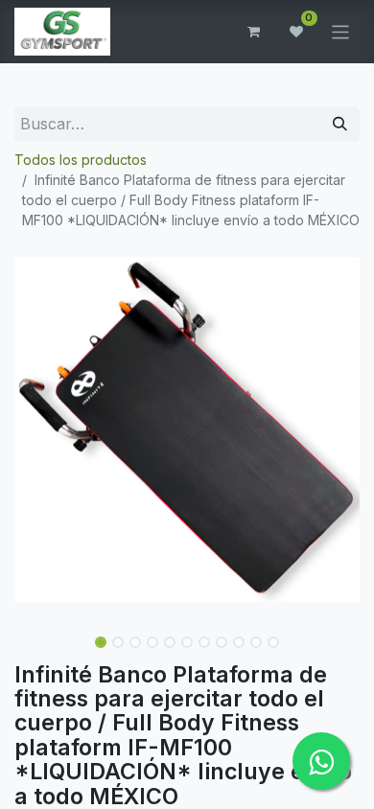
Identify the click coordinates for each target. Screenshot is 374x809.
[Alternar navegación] (341, 31)
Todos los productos (80, 159)
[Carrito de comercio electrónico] (254, 31)
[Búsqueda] (340, 124)
